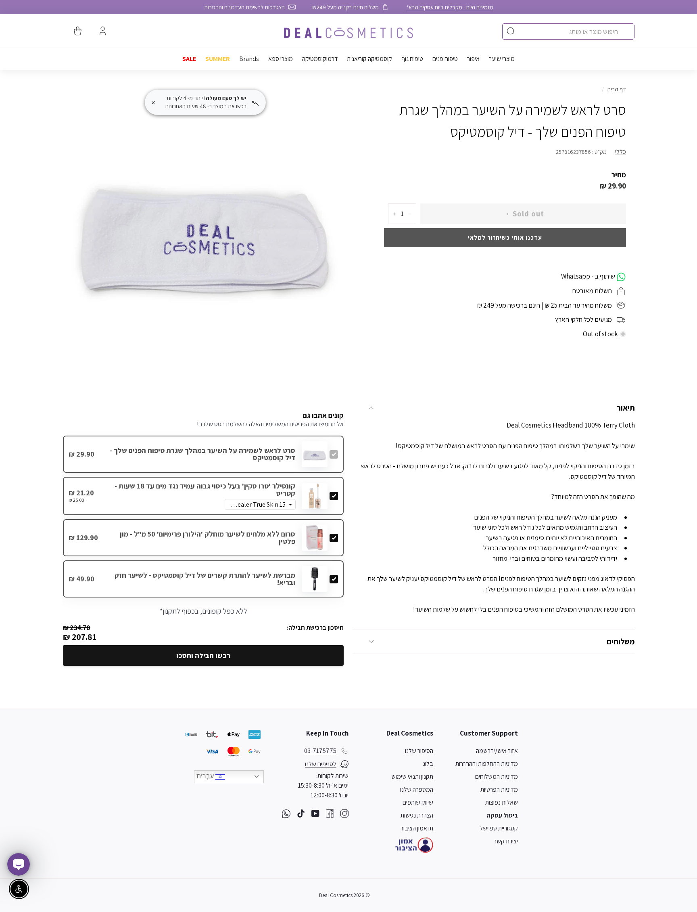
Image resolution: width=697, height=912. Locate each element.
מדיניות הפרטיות (499, 789)
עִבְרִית (205, 776)
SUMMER (217, 59)
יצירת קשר (506, 841)
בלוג (428, 763)
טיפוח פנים (445, 59)
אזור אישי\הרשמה (497, 750)
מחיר (618, 174)
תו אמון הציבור (417, 828)
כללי (620, 151)
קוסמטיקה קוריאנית (369, 59)
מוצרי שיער (502, 59)
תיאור (626, 408)
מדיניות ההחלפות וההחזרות (486, 763)
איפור (473, 59)
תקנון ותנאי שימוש (412, 776)
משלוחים (621, 641)
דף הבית (616, 89)
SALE (189, 59)
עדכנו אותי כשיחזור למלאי (505, 237)
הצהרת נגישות (417, 815)
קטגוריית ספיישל (499, 828)
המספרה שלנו (416, 789)
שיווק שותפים (418, 802)
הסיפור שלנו (419, 750)
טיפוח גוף (412, 59)
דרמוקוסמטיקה (320, 59)
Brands (249, 59)
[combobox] (568, 31)
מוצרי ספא (280, 59)
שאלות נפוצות (501, 802)
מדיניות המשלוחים (496, 776)
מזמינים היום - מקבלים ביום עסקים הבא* (449, 7)
